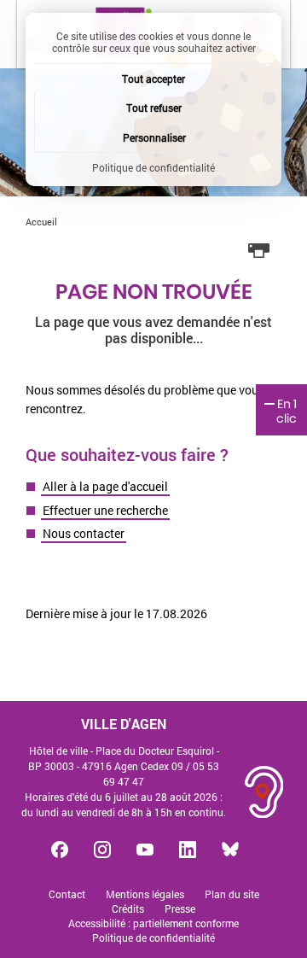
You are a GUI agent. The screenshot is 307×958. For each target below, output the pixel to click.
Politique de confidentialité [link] (153, 167)
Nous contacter (84, 533)
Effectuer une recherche (105, 510)
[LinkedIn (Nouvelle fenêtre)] (187, 849)
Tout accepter (153, 78)
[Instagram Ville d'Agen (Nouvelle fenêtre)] (102, 849)
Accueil (41, 221)
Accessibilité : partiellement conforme (153, 923)
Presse (180, 908)
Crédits (128, 908)
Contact (67, 894)
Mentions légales (145, 894)
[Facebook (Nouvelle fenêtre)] (59, 849)
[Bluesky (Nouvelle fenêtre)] (230, 849)
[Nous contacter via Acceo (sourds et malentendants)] (264, 792)
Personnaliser (154, 137)
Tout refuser (154, 107)
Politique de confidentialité (153, 937)
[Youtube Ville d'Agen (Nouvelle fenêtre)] (145, 849)
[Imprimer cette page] (259, 251)
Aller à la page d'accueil (105, 486)
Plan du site (232, 894)
